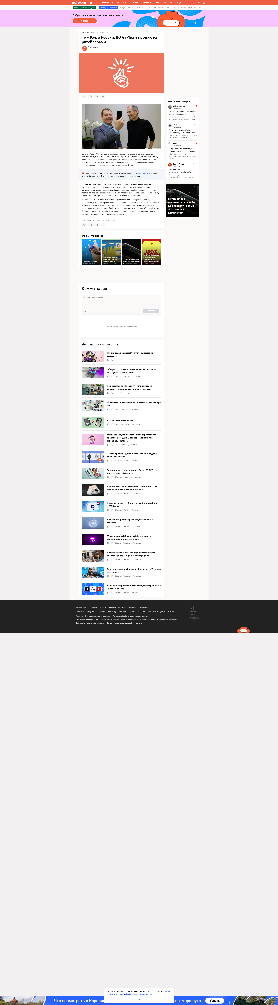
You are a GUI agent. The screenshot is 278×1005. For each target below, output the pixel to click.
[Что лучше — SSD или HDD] (121, 422)
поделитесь (144, 173)
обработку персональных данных (138, 994)
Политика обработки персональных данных (130, 616)
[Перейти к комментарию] (182, 112)
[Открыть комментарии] (112, 360)
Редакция (122, 607)
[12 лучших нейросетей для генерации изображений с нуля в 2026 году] (121, 589)
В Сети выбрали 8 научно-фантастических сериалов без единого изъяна (182, 156)
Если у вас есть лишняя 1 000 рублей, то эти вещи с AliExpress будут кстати (182, 118)
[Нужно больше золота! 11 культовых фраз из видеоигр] (121, 356)
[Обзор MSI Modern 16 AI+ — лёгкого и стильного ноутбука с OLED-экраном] (121, 372)
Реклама (112, 607)
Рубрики (103, 607)
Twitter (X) (111, 612)
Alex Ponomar (93, 47)
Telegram (90, 612)
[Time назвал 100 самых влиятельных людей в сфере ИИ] (121, 405)
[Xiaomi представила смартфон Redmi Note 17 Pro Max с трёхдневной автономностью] (121, 490)
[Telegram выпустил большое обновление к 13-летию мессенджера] (121, 572)
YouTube (131, 612)
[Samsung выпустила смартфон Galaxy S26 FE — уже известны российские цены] (121, 473)
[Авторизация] (204, 2)
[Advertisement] (121, 275)
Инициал (141, 612)
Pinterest (122, 612)
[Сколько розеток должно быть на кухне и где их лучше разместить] (121, 457)
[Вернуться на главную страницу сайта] (80, 2)
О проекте (93, 607)
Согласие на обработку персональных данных (158, 620)
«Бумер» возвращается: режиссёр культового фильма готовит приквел (181, 176)
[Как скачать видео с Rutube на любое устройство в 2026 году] (121, 506)
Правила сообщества (129, 620)
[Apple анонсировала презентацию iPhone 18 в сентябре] (121, 523)
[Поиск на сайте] (193, 2)
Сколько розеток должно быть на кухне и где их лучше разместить (183, 137)
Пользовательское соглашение (97, 616)
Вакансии (132, 607)
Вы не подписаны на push (163, 612)
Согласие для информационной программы (124, 623)
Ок (139, 999)
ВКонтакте (100, 612)
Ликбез (126, 461)
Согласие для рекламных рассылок (90, 623)
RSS (149, 612)
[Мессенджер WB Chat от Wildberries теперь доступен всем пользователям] (121, 539)
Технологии (125, 360)
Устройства (125, 376)
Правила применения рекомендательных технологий (97, 620)
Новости (124, 393)
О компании (143, 607)
